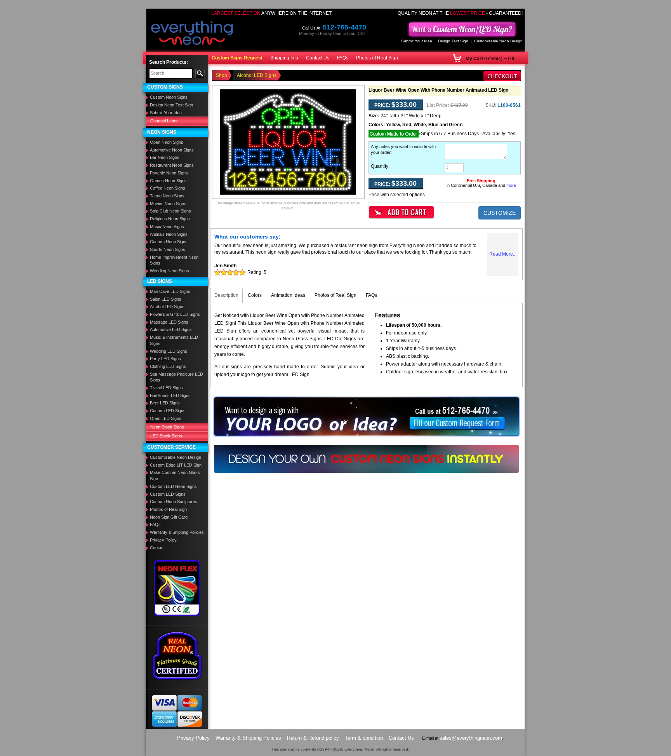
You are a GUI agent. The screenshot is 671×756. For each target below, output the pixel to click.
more (511, 185)
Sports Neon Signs (167, 249)
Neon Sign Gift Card (169, 517)
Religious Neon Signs (170, 218)
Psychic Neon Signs (169, 173)
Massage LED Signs (169, 322)
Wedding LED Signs (168, 351)
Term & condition (364, 738)
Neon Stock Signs (167, 427)
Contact (157, 547)
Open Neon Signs (166, 142)
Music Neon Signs (167, 226)
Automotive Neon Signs (172, 150)
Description (226, 295)
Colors (255, 295)
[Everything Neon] (192, 34)
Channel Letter (164, 120)
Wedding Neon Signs (169, 270)
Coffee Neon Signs (167, 188)
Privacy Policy (163, 540)
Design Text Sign (453, 41)
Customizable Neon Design (498, 41)
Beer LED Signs (165, 403)
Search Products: (168, 62)
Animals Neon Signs (169, 234)
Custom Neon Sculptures (173, 501)
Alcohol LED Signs (167, 306)
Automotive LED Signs (171, 329)
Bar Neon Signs (164, 157)
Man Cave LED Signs (170, 291)
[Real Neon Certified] (177, 655)
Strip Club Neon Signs (170, 211)
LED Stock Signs (166, 436)
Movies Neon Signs (168, 203)
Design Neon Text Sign (171, 105)
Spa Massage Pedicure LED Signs (176, 377)
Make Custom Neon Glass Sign (175, 475)
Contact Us (317, 58)
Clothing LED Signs (168, 366)
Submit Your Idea (416, 41)
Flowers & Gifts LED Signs (175, 314)
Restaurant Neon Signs (172, 165)
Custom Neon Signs (169, 97)
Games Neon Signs (168, 180)
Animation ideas (288, 295)
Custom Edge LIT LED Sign (176, 465)
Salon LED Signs (165, 299)
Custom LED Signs (168, 410)
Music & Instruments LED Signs (174, 340)
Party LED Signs (165, 358)
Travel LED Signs (166, 387)
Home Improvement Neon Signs (174, 260)
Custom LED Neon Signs (173, 486)
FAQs (342, 58)
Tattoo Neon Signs (167, 195)
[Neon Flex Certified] (177, 588)
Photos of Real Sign (377, 58)
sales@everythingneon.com (471, 738)
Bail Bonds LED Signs (170, 395)
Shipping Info (284, 58)
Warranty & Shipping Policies (177, 532)
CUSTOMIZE (499, 213)
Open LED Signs (165, 418)
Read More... (502, 254)
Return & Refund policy (313, 738)
